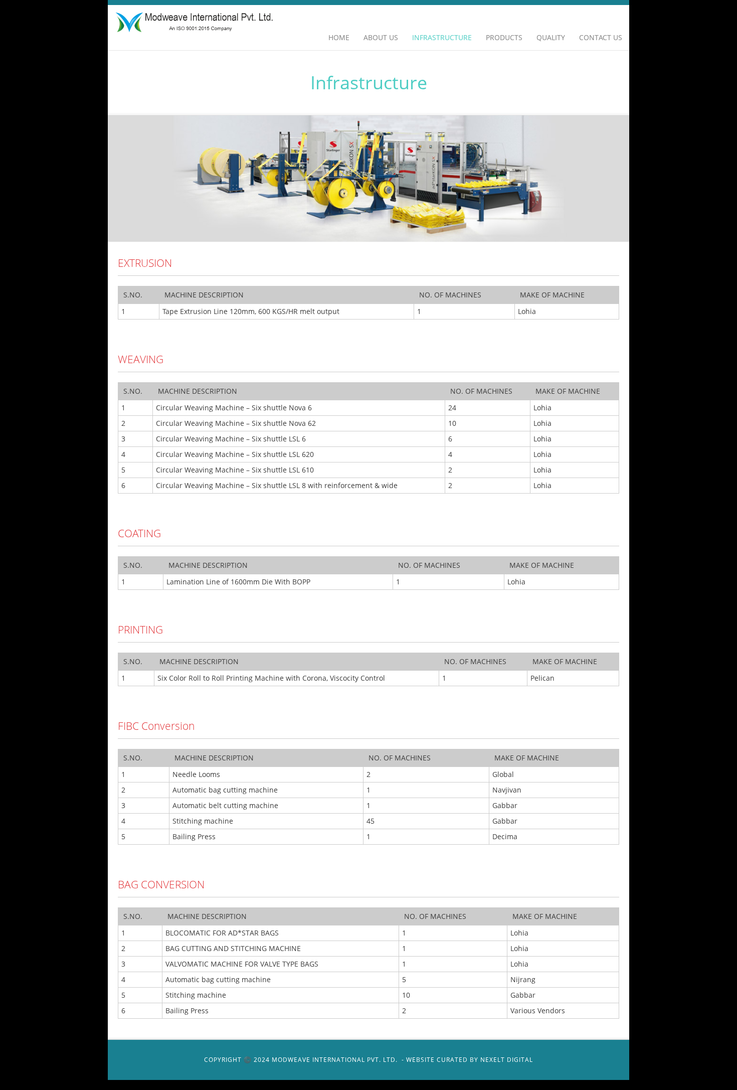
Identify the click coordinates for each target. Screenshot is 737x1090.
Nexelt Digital (506, 1059)
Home (338, 37)
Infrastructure (442, 37)
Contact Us (600, 37)
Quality (550, 37)
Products (504, 37)
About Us (380, 37)
